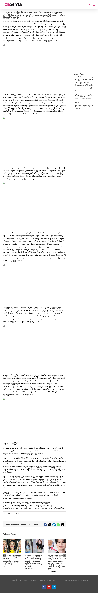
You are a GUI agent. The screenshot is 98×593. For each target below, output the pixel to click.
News (17, 513)
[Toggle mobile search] (90, 5)
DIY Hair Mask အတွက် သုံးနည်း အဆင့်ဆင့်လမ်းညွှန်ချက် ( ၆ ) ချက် (84, 105)
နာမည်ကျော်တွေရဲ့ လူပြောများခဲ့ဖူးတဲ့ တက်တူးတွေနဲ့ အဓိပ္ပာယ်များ (57, 558)
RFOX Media (49, 580)
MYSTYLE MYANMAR (36, 580)
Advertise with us (81, 580)
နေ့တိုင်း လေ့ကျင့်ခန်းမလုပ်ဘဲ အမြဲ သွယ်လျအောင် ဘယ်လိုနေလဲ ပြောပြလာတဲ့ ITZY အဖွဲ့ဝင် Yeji (11, 561)
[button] (4, 555)
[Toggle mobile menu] (94, 5)
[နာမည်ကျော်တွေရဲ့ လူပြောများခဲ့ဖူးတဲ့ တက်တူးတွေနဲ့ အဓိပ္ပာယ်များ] (57, 540)
